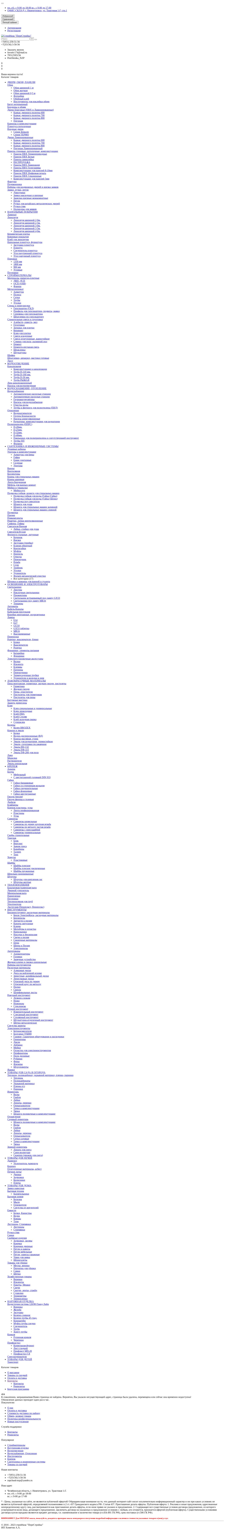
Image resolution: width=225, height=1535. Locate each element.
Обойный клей (21, 98)
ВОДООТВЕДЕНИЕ (18, 363)
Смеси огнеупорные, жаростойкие (31, 338)
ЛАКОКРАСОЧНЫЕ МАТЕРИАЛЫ (26, 680)
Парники (18, 1089)
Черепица (18, 1340)
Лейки (16, 1100)
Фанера (17, 286)
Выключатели (20, 645)
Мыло (16, 1202)
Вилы (16, 1094)
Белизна (17, 1199)
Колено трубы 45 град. (25, 1318)
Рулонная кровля (22, 1337)
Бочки (16, 733)
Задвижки (18, 1177)
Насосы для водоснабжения (27, 402)
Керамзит (18, 330)
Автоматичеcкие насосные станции (32, 394)
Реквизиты (19, 1386)
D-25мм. (17, 429)
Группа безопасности (24, 416)
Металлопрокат (15, 289)
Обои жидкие (20, 90)
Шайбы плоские (21, 865)
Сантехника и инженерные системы (26, 1461)
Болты (10, 771)
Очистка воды (20, 405)
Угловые (17, 269)
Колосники (19, 1180)
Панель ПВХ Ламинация (26, 165)
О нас (10, 1407)
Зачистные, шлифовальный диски (31, 976)
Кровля (11, 1334)
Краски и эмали (15, 730)
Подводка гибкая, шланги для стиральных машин (33, 493)
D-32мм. (17, 432)
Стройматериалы (16, 1445)
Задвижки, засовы (22, 1240)
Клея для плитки (22, 333)
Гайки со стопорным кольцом (29, 785)
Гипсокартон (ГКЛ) (23, 308)
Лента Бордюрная (16, 482)
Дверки (17, 1174)
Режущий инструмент (18, 995)
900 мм (17, 267)
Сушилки (18, 1293)
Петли (16, 201)
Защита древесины (17, 703)
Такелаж (11, 838)
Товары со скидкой (17, 1375)
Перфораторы (20, 1053)
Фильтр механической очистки (29, 576)
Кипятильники (21, 1194)
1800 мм (17, 264)
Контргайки (19, 548)
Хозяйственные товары (19, 1276)
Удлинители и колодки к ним (28, 678)
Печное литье (14, 1171)
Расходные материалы (18, 967)
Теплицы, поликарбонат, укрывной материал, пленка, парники (40, 1075)
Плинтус (18, 247)
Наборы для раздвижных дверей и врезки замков (32, 187)
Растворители (14, 760)
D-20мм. (17, 427)
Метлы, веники (21, 1265)
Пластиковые (20, 860)
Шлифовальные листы (25, 992)
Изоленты (18, 1282)
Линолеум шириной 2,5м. (26, 223)
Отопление (13, 410)
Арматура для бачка (23, 454)
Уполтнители (14, 904)
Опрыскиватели (21, 1105)
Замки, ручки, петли (18, 189)
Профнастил (13, 1342)
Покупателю (7, 1402)
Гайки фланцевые (22, 791)
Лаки (10, 755)
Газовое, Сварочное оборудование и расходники (38, 1036)
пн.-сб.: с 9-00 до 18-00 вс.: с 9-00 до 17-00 (29, 7)
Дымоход (12, 1160)
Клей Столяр (20, 716)
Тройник (18, 567)
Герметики (19, 686)
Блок (16, 840)
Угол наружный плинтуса (27, 256)
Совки (16, 1271)
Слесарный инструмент (25, 1014)
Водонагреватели (22, 413)
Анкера (11, 769)
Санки (10, 1235)
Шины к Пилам (21, 945)
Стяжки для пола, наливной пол (30, 341)
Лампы (11, 617)
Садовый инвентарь (17, 1119)
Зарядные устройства (24, 959)
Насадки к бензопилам (25, 934)
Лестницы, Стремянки (19, 1224)
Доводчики (19, 192)
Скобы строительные (18, 835)
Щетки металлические (25, 1022)
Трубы (16, 300)
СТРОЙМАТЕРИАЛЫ (19, 275)
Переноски (13, 636)
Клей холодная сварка (24, 719)
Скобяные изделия (17, 1238)
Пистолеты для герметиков (27, 694)
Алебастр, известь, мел (25, 322)
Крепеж (11, 1459)
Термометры (19, 1296)
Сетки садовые (21, 1138)
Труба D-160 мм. (22, 374)
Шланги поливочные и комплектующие (34, 1114)
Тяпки (16, 1111)
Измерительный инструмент (28, 1011)
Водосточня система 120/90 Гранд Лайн (28, 1304)
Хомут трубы (20, 1331)
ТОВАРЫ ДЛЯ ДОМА (19, 1185)
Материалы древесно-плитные (23, 278)
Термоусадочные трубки (26, 675)
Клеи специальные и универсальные (32, 708)
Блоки (16, 642)
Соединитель (20, 1326)
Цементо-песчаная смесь (26, 347)
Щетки (17, 1274)
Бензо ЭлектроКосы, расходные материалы (35, 915)
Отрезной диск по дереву (26, 981)
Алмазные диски (22, 970)
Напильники (20, 931)
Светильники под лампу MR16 (29, 600)
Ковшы (17, 1218)
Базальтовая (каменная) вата (22, 887)
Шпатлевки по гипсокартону (28, 316)
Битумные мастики (17, 700)
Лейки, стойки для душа (26, 529)
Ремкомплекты (15, 518)
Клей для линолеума (18, 239)
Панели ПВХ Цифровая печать (29, 173)
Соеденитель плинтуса (25, 250)
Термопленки (20, 1298)
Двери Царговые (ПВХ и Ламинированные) (30, 109)
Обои (10, 85)
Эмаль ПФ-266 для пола (26, 752)
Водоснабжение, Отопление (22, 1453)
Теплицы (18, 1078)
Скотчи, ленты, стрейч (25, 1290)
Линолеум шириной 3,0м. (26, 225)
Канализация (14, 366)
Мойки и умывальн (17, 487)
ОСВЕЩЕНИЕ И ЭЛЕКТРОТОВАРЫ (27, 584)
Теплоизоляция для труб (20, 901)
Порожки (12, 258)
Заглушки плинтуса (23, 245)
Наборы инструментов (19, 965)
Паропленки (13, 896)
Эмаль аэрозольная (17, 763)
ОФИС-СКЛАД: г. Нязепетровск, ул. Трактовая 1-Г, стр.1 (37, 10)
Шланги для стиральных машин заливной (35, 507)
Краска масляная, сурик (25, 738)
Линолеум (12, 217)
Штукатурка (19, 352)
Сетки (16, 297)
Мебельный (19, 774)
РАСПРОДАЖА (21, 162)
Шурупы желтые (22, 882)
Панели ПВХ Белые (23, 156)
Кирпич (11, 1166)
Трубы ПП (18, 440)
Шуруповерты (20, 1067)
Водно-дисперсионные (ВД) (28, 736)
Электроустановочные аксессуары (25, 658)
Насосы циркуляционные (26, 418)
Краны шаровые (15, 479)
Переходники (20, 672)
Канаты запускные (23, 923)
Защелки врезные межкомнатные (30, 198)
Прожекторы (20, 595)
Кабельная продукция (18, 612)
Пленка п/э (19, 1086)
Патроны (18, 669)
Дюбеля (11, 802)
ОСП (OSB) (19, 283)
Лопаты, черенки (22, 1102)
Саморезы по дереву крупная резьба (32, 824)
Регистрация (14, 30)
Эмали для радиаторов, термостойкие (33, 741)
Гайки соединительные (25, 788)
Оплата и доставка (17, 1378)
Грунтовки (19, 325)
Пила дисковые (21, 1056)
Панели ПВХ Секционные (27, 176)
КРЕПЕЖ (12, 766)
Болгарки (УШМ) (22, 1034)
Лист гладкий (20, 1348)
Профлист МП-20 (22, 1351)
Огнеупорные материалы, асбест (24, 1169)
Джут (10, 360)
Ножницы (18, 1003)
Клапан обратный (22, 545)
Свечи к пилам (21, 937)
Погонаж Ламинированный (28, 148)
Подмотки (12, 512)
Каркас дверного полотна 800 (29, 118)
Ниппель (18, 554)
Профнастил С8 (21, 1353)
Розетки (17, 647)
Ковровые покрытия (18, 236)
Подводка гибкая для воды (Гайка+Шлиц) (35, 498)
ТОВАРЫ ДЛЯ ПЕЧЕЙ (19, 1158)
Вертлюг (18, 843)
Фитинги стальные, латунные (23, 534)
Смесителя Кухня (16, 532)
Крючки (17, 1243)
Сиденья (17, 463)
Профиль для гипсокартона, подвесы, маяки (36, 311)
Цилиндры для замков (25, 209)
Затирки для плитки (23, 327)
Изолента (18, 664)
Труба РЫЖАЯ (21, 380)
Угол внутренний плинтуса (27, 253)
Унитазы (17, 465)
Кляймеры (12, 805)
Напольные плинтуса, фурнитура (24, 242)
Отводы (17, 556)
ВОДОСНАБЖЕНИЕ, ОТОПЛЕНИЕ (27, 388)
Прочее (11, 515)
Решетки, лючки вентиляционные (25, 520)
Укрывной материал (24, 1083)
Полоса (17, 294)
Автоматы (12, 606)
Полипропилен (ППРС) (19, 424)
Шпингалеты (20, 1260)
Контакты (12, 1380)
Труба (16, 1329)
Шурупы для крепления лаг (27, 879)
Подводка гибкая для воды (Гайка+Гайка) (35, 496)
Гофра (16, 457)
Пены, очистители (23, 691)
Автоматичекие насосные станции (31, 396)
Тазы (16, 1221)
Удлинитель (19, 573)
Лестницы (18, 1227)
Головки (17, 956)
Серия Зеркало (21, 132)
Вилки (16, 661)
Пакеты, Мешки (21, 1285)
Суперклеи (19, 722)
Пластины (18, 813)
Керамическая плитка (18, 234)
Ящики (11, 1069)
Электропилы (20, 948)
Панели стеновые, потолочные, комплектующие (32, 151)
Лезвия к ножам (21, 998)
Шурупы (12, 876)
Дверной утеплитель (18, 890)
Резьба (16, 562)
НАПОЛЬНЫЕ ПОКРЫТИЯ (22, 212)
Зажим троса (20, 846)
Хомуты (11, 857)
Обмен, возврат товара (19, 1416)
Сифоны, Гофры (15, 523)
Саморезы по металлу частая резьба (32, 827)
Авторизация (14, 28)
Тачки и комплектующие (26, 1108)
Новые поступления (17, 1421)
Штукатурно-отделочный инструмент (33, 1020)
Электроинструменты (18, 1028)
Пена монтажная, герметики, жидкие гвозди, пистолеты (36, 683)
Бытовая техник (15, 1191)
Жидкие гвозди (21, 689)
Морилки (12, 758)
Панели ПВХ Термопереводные (30, 154)
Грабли (17, 1097)
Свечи (16, 1287)
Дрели (16, 1042)
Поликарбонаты (21, 1080)
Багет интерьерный (17, 104)
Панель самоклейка (23, 159)
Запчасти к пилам (22, 920)
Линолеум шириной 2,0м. (26, 220)
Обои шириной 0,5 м (24, 93)
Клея (9, 705)
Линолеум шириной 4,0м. (26, 231)
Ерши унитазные (22, 460)
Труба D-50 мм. (21, 377)
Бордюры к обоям (16, 107)
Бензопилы (19, 918)
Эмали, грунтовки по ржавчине (30, 744)
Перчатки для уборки (24, 1268)
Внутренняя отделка (18, 1448)
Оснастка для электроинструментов (32, 1050)
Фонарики (18, 656)
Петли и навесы (21, 1249)
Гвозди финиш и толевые (20, 799)
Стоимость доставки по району (23, 1413)
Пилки (17, 987)
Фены (16, 1061)
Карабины (18, 849)
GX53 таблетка (21, 628)
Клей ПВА (19, 714)
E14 (15, 620)
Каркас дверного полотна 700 (29, 115)
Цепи (16, 943)
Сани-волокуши (21, 1152)
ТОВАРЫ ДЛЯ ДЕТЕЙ (19, 1359)
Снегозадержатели (17, 1356)
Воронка (17, 1307)
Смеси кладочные (22, 336)
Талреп (17, 851)
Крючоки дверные (23, 1246)
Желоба (17, 1309)
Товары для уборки (17, 1262)
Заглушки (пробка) (23, 543)
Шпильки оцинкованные (20, 874)
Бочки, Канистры (22, 1213)
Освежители (19, 1205)
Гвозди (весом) (15, 796)
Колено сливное (21, 1315)
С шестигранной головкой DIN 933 (32, 777)
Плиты (17, 1182)
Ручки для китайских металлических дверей (36, 203)
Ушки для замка (21, 1257)
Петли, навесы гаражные (26, 1254)
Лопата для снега (22, 1149)
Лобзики (17, 1045)
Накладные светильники (26, 592)
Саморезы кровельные (25, 821)
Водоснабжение (15, 391)
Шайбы (11, 863)
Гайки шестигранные (24, 794)
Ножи (16, 1000)
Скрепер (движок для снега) (28, 1155)
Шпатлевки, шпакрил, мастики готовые (28, 358)
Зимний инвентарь (17, 1147)
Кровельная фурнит (23, 1345)
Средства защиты (16, 1025)
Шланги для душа (22, 504)
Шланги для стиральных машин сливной (34, 509)
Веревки (17, 1279)
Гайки (10, 780)
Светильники (14, 587)
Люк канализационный (19, 383)
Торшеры (18, 603)
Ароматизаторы (21, 954)
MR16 (16, 631)
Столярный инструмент (25, 1017)
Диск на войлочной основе (27, 973)
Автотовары (13, 951)
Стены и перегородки (18, 305)
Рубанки (17, 1058)
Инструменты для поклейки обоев (31, 101)
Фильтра (17, 443)
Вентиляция (13, 471)
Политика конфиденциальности (24, 1418)
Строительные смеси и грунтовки (25, 319)
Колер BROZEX (21, 727)
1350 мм (17, 261)
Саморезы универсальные (27, 832)
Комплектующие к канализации (30, 369)
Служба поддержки (11, 1426)
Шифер (11, 355)
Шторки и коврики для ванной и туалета (28, 581)
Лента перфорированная (26, 810)
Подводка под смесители (26, 501)
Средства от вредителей (26, 1207)
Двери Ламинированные (20, 137)
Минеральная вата (16, 893)
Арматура (18, 292)
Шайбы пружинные (23, 871)
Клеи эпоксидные (22, 711)
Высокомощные (21, 634)
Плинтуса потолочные (19, 126)
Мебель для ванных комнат (21, 485)
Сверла (17, 989)
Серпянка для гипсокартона (28, 314)
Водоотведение (15, 1450)
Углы (16, 816)
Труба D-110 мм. (22, 372)
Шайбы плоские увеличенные (29, 868)
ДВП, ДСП (19, 281)
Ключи (17, 926)
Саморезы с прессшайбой (26, 829)
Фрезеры (18, 1064)
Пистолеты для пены (24, 697)
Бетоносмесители (22, 1031)
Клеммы (17, 667)
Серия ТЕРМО (21, 134)
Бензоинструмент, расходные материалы (28, 912)
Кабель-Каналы (15, 609)
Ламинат (12, 214)
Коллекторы (13, 474)
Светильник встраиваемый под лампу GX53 (36, 598)
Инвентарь (13, 1091)
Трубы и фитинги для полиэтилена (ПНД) (35, 407)
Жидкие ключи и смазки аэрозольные (27, 962)
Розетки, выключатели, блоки (22, 639)
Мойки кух (19, 490)
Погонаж (18, 121)
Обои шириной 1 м (23, 87)
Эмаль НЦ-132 (21, 747)
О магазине (13, 1372)
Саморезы (12, 818)
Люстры (17, 589)
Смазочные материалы (25, 940)
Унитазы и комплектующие (21, 452)
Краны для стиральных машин (23, 476)
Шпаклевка (19, 349)
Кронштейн (19, 1320)
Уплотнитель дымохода (25, 1163)
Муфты (17, 551)
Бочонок (17, 537)
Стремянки (19, 1229)
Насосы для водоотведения (21, 385)
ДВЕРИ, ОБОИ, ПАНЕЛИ (21, 82)
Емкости (11, 1210)
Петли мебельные (22, 1251)
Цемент (17, 344)
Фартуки (12, 181)
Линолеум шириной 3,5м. (26, 228)
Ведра (16, 1216)
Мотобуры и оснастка (24, 929)
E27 (15, 623)
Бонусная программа (18, 1389)
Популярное (7, 1440)
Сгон (16, 565)
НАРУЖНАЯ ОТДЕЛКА (20, 1301)
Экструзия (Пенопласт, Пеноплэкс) (25, 907)
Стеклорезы (19, 1006)
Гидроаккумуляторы (24, 399)
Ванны (11, 468)
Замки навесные (15, 1188)
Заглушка (18, 1312)
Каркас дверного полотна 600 (29, 112)
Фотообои (18, 96)
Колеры (11, 725)
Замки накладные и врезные (28, 195)
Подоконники (14, 184)
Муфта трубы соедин (24, 1323)
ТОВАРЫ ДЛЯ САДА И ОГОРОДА (26, 1072)
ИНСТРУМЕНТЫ (16, 909)
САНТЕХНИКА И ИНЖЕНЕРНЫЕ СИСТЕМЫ (32, 446)
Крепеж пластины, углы (20, 807)
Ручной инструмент (17, 1009)
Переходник (19, 559)
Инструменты (14, 1456)
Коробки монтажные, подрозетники (26, 614)
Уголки (17, 303)
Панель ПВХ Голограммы (27, 167)
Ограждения (13, 1116)
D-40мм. (17, 435)
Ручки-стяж (19, 206)
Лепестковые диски (23, 978)
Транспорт (12, 1362)
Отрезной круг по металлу (27, 984)
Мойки (17, 1047)
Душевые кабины (16, 449)
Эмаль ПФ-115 (21, 749)
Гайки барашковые (23, 783)
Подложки (12, 272)
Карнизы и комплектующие (21, 123)
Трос (15, 854)
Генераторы (19, 1039)
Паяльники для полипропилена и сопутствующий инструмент (46, 438)
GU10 (16, 625)
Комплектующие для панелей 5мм (31, 178)
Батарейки (18, 653)
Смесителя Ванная (17, 526)
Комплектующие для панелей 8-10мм (32, 170)
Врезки (17, 540)
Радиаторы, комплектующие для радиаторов (36, 421)
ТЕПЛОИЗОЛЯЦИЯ (18, 885)
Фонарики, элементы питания (23, 650)
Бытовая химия (15, 1196)
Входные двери (15, 129)
